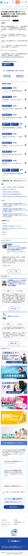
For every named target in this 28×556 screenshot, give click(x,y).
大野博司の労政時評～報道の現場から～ (11, 191)
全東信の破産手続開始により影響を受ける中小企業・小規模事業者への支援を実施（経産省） (13, 127)
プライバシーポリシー (6, 522)
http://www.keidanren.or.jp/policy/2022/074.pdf (12, 56)
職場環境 (3, 23)
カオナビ (4, 234)
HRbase (4, 232)
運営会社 (16, 524)
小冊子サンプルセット (13, 316)
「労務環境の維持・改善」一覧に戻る (15, 70)
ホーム (2, 6)
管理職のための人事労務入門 (8, 189)
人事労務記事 (9, 6)
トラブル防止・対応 (15, 124)
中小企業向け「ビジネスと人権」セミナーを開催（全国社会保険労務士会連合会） (13, 99)
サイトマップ (4, 526)
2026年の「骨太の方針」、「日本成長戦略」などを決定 (13, 136)
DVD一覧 (13, 308)
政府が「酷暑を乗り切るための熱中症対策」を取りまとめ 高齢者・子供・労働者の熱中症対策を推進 (13, 117)
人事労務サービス (5, 220)
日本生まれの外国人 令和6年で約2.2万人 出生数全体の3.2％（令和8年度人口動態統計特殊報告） (13, 108)
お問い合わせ (13, 507)
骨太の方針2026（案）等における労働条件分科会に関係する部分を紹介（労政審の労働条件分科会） (13, 154)
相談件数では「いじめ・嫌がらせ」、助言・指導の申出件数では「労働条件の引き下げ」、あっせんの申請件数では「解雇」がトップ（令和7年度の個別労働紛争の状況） (13, 163)
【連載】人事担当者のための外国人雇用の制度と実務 (14, 196)
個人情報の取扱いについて (19, 522)
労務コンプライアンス (14, 170)
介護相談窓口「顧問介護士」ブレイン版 (11, 225)
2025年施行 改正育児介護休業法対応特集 (11, 194)
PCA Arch (4, 223)
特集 (2, 184)
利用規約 (16, 520)
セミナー (3, 200)
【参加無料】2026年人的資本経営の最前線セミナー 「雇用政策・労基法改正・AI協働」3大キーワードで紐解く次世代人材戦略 (14, 205)
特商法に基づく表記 (6, 524)
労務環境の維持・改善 (18, 6)
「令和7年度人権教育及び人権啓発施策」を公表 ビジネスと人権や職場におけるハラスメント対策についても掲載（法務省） (13, 173)
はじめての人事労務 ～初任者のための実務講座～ (13, 187)
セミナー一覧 (13, 271)
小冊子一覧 (13, 343)
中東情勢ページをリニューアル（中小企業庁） (13, 145)
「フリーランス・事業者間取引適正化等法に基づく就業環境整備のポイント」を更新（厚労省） (13, 90)
